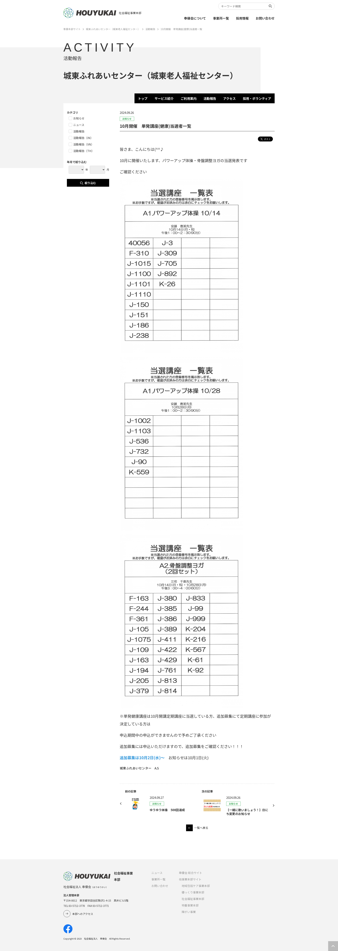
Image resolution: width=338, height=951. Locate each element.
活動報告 (150, 29)
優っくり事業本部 (193, 892)
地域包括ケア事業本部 (196, 886)
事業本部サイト (72, 29)
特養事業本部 (190, 905)
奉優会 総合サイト (190, 873)
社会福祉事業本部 (193, 899)
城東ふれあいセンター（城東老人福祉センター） (113, 29)
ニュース (156, 873)
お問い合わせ (265, 18)
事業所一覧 (221, 18)
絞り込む (90, 183)
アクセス (229, 98)
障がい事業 (189, 912)
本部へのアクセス (82, 914)
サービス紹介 (164, 98)
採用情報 (242, 18)
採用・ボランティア (257, 98)
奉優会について (195, 18)
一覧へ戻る (201, 828)
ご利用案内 (188, 98)
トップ (143, 98)
